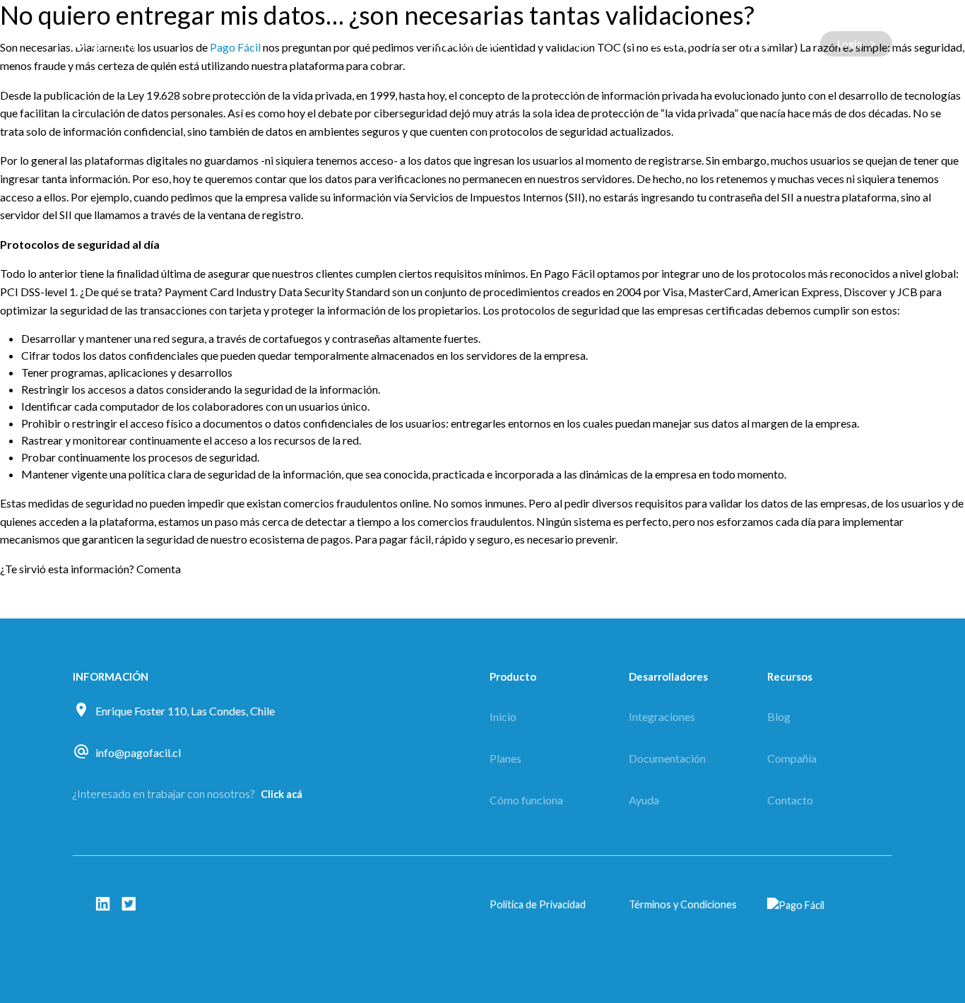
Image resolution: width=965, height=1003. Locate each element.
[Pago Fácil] (157, 44)
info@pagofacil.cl (138, 752)
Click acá (281, 794)
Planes (573, 43)
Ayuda (644, 799)
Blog (758, 43)
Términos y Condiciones (683, 904)
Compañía (792, 758)
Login (850, 43)
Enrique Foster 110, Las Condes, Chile (185, 710)
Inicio (503, 716)
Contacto (669, 43)
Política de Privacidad (538, 904)
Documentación (667, 758)
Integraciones (662, 716)
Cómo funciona (466, 43)
